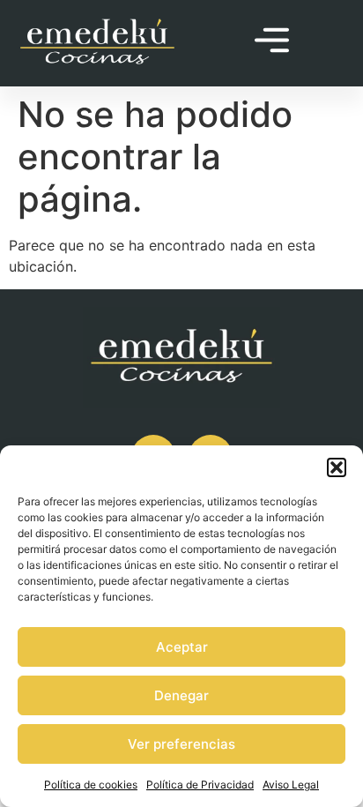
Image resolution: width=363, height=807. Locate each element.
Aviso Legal (291, 784)
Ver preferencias (181, 744)
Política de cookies (90, 784)
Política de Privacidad (200, 784)
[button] (336, 467)
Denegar (181, 695)
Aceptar (182, 647)
